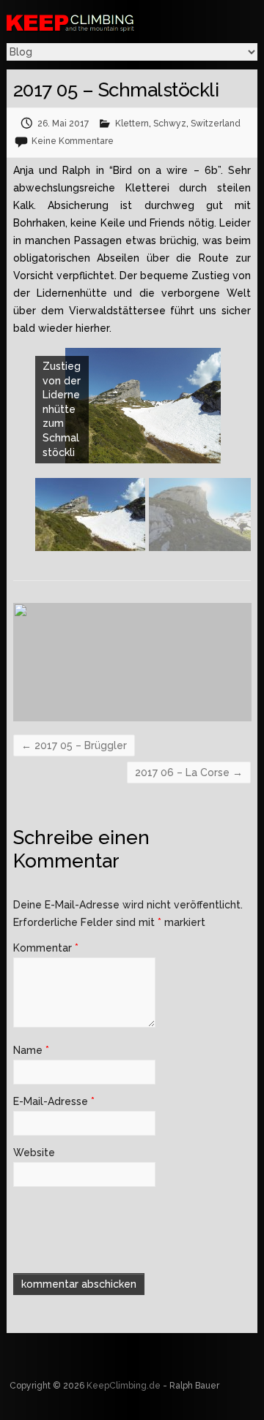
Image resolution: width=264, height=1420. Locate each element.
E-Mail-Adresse (54, 1101)
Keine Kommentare (73, 141)
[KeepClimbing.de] (109, 22)
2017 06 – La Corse (189, 772)
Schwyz (169, 123)
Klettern (132, 123)
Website (34, 1152)
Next (243, 521)
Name (31, 1050)
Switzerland (216, 123)
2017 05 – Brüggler (74, 745)
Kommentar (45, 948)
